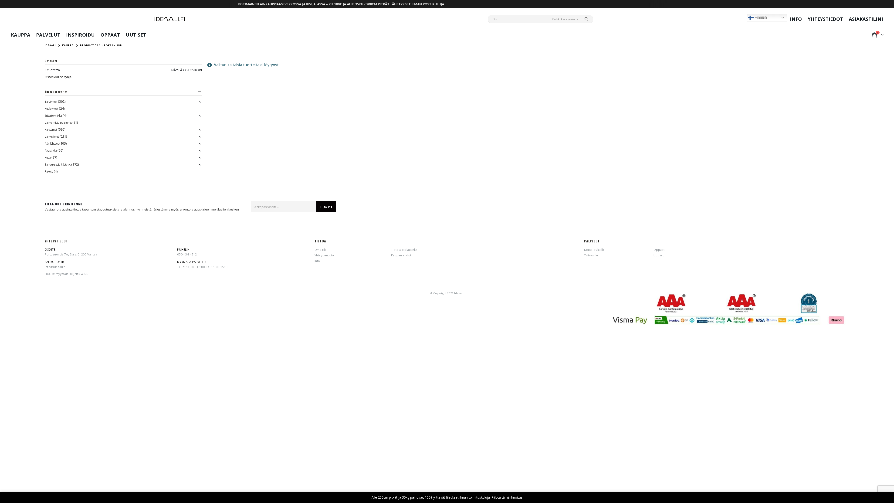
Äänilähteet (51, 144)
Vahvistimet (52, 137)
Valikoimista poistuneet (59, 123)
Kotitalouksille (594, 250)
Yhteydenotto (324, 255)
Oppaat (110, 35)
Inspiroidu (80, 35)
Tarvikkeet (51, 102)
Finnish (760, 17)
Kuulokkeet (51, 109)
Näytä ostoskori (186, 70)
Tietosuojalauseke (404, 250)
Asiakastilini (866, 19)
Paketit (49, 171)
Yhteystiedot (825, 19)
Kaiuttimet (51, 130)
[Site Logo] (170, 19)
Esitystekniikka (53, 116)
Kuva (48, 158)
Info (796, 19)
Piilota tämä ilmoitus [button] (506, 497)
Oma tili (320, 250)
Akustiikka (51, 151)
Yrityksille (591, 255)
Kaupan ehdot (401, 255)
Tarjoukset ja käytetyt (58, 165)
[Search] (586, 19)
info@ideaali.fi (55, 267)
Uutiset (136, 35)
